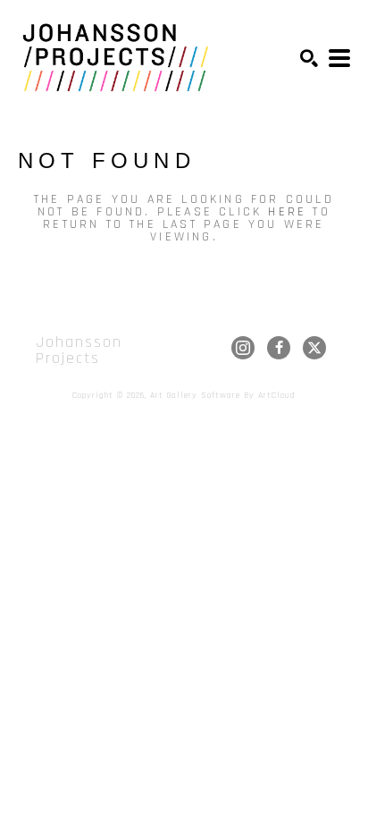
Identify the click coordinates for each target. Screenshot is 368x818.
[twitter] (314, 347)
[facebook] (278, 347)
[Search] (309, 58)
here (287, 212)
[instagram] (243, 347)
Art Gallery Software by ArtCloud (223, 395)
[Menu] (339, 58)
